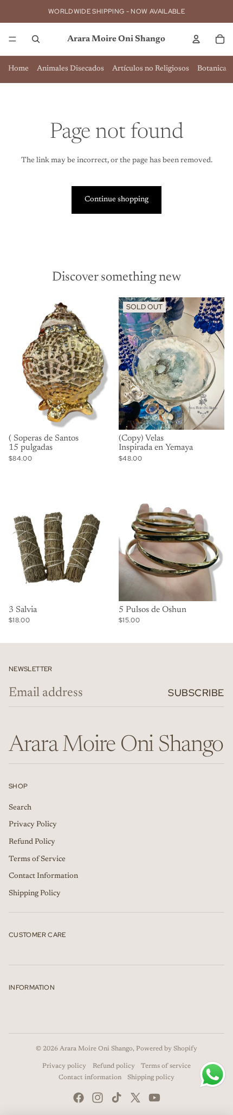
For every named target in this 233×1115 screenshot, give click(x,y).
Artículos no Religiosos (150, 69)
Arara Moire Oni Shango (96, 1049)
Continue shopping (116, 199)
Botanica (211, 69)
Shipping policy (150, 1077)
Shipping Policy (35, 893)
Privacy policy (64, 1066)
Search (20, 808)
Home (18, 69)
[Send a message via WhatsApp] (213, 1074)
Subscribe (196, 692)
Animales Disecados (70, 69)
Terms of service (166, 1066)
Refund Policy (32, 842)
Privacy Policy (33, 825)
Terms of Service (37, 859)
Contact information (90, 1077)
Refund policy (114, 1066)
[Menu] (12, 39)
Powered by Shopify (166, 1049)
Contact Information (43, 876)
